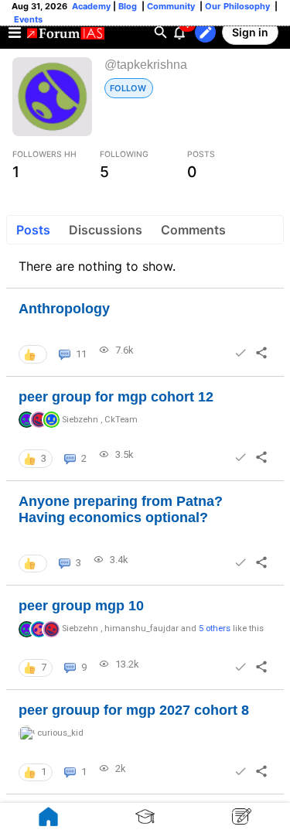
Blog (129, 6)
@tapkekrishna (145, 64)
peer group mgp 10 (81, 605)
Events (27, 19)
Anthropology (64, 308)
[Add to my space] (240, 352)
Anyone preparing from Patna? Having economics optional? (121, 510)
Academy (91, 6)
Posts (33, 229)
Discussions (105, 229)
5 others (214, 628)
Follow (128, 88)
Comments (193, 229)
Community (172, 6)
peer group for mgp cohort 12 (116, 397)
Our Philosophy (236, 6)
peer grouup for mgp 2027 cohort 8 (134, 710)
